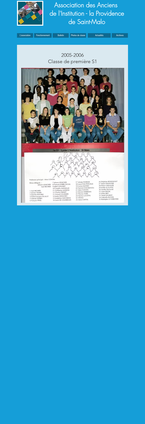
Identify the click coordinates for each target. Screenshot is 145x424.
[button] (120, 35)
